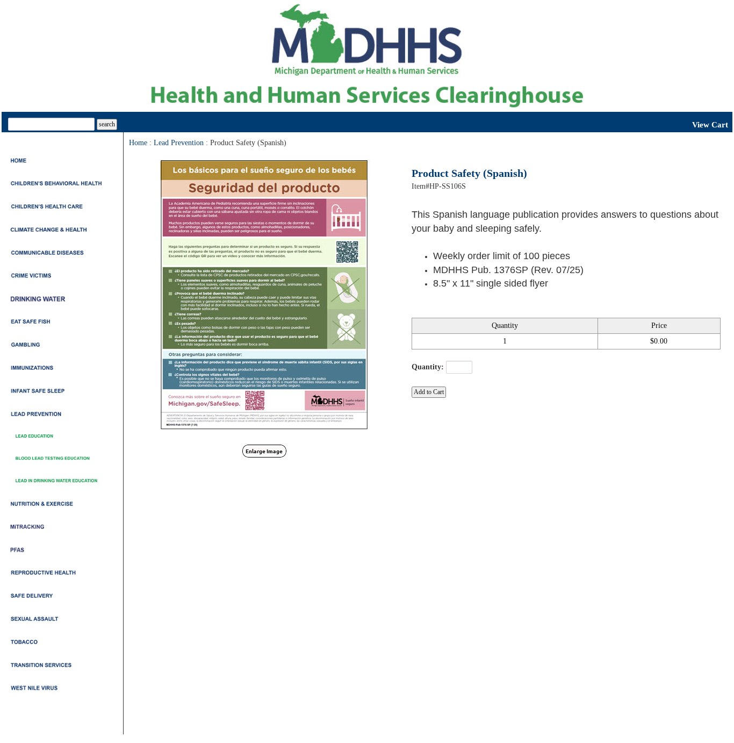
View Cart (710, 124)
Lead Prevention (179, 143)
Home (138, 143)
